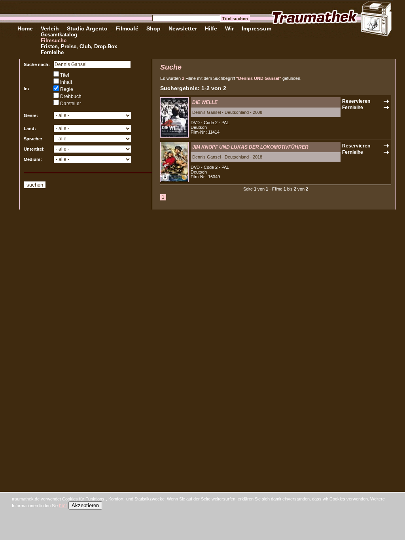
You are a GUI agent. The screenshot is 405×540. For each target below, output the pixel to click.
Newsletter (182, 28)
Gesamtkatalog (59, 35)
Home (25, 28)
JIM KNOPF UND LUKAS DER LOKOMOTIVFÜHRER (250, 147)
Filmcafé (126, 28)
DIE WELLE (205, 102)
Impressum (256, 28)
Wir (229, 28)
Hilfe (211, 28)
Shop (153, 28)
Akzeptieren (85, 505)
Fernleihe (52, 52)
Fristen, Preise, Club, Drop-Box (79, 46)
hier (63, 505)
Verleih (50, 28)
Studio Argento (87, 28)
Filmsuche (53, 40)
